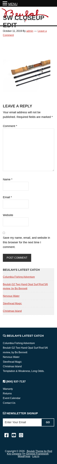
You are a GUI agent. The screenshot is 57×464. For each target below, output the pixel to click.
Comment (10, 126)
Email (7, 197)
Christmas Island (12, 311)
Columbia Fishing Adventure (19, 277)
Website (8, 215)
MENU (12, 4)
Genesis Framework (37, 453)
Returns (7, 393)
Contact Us (9, 403)
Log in (35, 456)
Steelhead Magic (12, 303)
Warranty (8, 389)
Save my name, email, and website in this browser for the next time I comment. (26, 242)
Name (7, 179)
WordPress (24, 456)
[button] (5, 3)
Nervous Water (11, 296)
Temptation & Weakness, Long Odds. (23, 371)
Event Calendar (11, 398)
